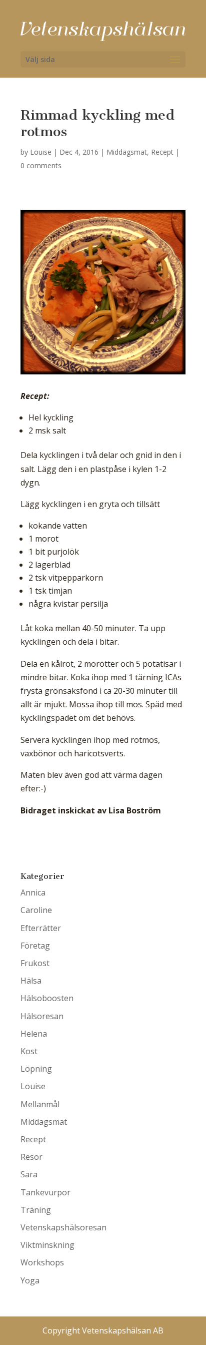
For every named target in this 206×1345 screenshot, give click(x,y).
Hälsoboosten (47, 998)
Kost (29, 1051)
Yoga (30, 1280)
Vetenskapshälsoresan (63, 1227)
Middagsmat (126, 152)
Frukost (35, 963)
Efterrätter (40, 928)
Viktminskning (47, 1244)
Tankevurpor (45, 1192)
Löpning (36, 1068)
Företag (35, 945)
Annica (33, 892)
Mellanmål (40, 1104)
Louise (41, 152)
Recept (162, 152)
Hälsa (31, 980)
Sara (29, 1174)
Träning (35, 1209)
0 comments (41, 165)
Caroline (36, 910)
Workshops (42, 1262)
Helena (33, 1033)
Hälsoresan (42, 1016)
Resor (31, 1156)
